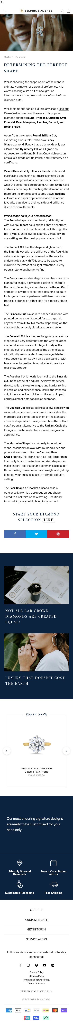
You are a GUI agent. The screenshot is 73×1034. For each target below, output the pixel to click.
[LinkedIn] (52, 965)
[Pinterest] (36, 965)
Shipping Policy (36, 976)
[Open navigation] (4, 11)
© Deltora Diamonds (36, 999)
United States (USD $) (35, 991)
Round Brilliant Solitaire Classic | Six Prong (36, 770)
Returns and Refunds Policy (36, 980)
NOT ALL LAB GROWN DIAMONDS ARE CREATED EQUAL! (31, 616)
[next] (66, 751)
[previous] (7, 751)
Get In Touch (36, 929)
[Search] (62, 10)
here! (49, 519)
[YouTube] (44, 965)
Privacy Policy (37, 972)
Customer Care (36, 920)
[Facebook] (20, 965)
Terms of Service (36, 983)
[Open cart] (68, 11)
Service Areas (36, 939)
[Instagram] (28, 965)
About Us (36, 910)
